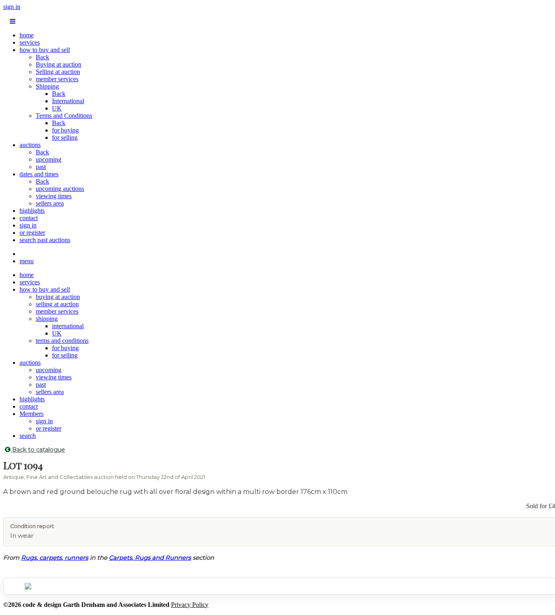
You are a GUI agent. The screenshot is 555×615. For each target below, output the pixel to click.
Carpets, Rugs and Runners (150, 557)
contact (29, 217)
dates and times (39, 174)
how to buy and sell (45, 49)
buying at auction (58, 296)
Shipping (47, 86)
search (28, 435)
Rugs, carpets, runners (54, 557)
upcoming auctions (60, 188)
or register (32, 232)
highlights (32, 210)
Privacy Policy (189, 604)
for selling (65, 137)
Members (31, 413)
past (41, 166)
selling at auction (57, 304)
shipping (47, 318)
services (30, 42)
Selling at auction (58, 71)
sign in (11, 6)
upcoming (48, 159)
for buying (65, 130)
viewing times (54, 196)
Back (42, 57)
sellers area (50, 203)
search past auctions (45, 239)
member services (57, 79)
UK (57, 108)
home (27, 35)
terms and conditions (62, 340)
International (68, 100)
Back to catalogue (38, 449)
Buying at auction (58, 64)
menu (27, 261)
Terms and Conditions (64, 115)
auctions (30, 144)
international (68, 326)
